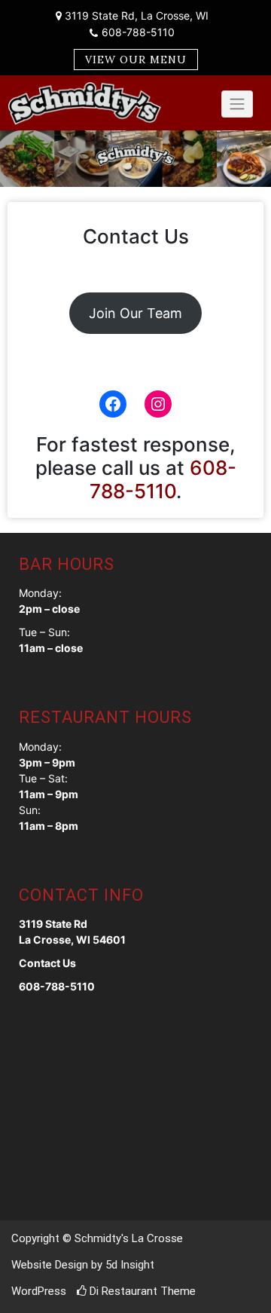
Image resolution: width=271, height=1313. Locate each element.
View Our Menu (136, 59)
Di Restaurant (122, 1291)
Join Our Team (135, 313)
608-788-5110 (138, 32)
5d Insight (129, 1265)
